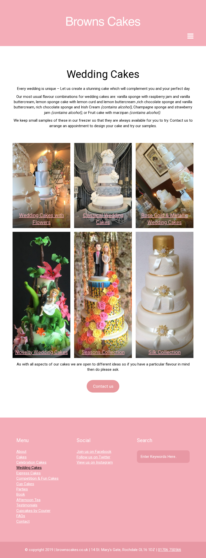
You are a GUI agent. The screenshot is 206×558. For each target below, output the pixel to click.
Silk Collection (164, 352)
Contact (23, 521)
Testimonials (26, 505)
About (21, 451)
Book (20, 494)
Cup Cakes (25, 484)
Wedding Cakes (29, 467)
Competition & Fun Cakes (37, 478)
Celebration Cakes (31, 462)
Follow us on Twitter (93, 457)
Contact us (103, 386)
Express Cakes (28, 473)
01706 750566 (169, 549)
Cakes (21, 457)
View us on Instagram (95, 462)
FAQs (20, 516)
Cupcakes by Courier (33, 510)
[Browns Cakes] (103, 16)
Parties (22, 489)
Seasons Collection (103, 352)
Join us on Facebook (94, 451)
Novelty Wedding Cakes (41, 352)
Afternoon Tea (28, 500)
